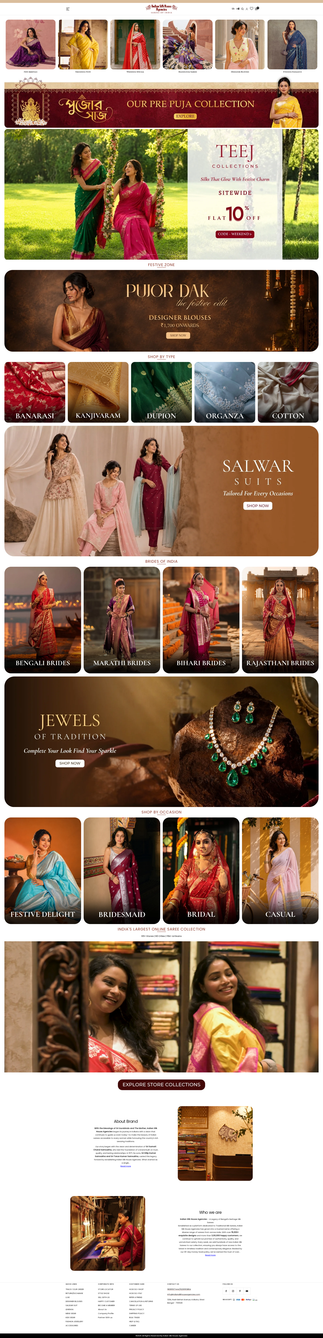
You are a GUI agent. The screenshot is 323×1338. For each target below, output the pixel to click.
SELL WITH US (104, 1297)
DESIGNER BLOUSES (74, 1301)
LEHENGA (69, 1309)
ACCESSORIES (72, 1325)
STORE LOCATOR (105, 1289)
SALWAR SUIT (71, 1305)
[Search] (242, 9)
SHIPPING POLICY (136, 1313)
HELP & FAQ (134, 1321)
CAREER (132, 1325)
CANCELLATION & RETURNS (141, 1301)
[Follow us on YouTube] (247, 1291)
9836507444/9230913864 (179, 1289)
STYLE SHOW (103, 1293)
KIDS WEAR (70, 1317)
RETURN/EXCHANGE (74, 1293)
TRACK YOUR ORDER (75, 1289)
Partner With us (105, 1317)
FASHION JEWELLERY (74, 1321)
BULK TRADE (134, 1317)
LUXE (68, 1297)
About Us (102, 1309)
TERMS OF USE (135, 1305)
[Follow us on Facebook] (226, 1291)
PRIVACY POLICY (136, 1309)
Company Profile (106, 1313)
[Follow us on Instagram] (233, 1291)
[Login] (247, 9)
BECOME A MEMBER (106, 1305)
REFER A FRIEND (135, 1297)
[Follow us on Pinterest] (240, 1291)
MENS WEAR (71, 1313)
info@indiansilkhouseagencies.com (183, 1294)
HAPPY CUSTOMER (106, 1301)
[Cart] (256, 9)
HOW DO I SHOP (136, 1289)
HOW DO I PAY (135, 1293)
